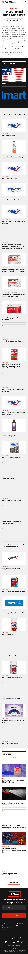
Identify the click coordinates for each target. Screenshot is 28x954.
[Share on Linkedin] (14, 20)
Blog (3, 778)
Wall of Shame (6, 930)
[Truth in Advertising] (9, 2)
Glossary (4, 923)
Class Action (14, 8)
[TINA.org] (14, 893)
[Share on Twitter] (10, 20)
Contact (14, 948)
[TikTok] (22, 942)
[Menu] (25, 2)
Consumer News (5, 801)
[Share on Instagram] (14, 942)
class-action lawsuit (8, 26)
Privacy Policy (8, 951)
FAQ (3, 925)
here (12, 55)
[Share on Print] (20, 20)
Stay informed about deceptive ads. (14, 900)
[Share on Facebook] (7, 20)
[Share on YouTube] (18, 942)
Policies (14, 947)
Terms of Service (16, 951)
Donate (17, 925)
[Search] (22, 2)
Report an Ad (19, 923)
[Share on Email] (17, 20)
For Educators (6, 927)
